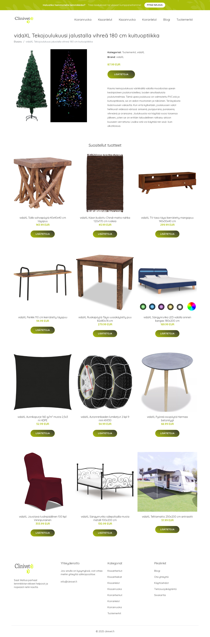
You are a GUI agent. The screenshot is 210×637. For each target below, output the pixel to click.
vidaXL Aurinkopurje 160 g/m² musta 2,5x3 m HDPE (43, 418)
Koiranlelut (149, 19)
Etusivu (18, 41)
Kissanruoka (127, 19)
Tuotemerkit (185, 19)
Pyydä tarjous (155, 5)
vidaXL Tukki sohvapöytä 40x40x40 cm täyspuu (43, 219)
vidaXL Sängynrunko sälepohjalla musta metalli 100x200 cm (105, 518)
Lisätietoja (121, 74)
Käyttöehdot (161, 583)
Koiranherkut (114, 595)
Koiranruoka (82, 19)
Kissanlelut (105, 19)
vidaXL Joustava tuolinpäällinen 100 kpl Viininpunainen (42, 518)
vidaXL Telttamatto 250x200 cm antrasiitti (167, 516)
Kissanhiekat (114, 576)
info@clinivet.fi (69, 581)
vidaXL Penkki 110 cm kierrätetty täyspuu (42, 317)
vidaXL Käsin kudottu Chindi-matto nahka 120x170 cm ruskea (105, 219)
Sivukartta (160, 595)
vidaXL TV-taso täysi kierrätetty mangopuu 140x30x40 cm (167, 219)
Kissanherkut (114, 570)
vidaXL (141, 52)
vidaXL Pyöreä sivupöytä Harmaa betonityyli (167, 418)
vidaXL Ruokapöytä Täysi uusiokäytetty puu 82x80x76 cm (105, 319)
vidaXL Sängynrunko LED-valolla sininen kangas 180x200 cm (167, 319)
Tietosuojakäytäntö (165, 589)
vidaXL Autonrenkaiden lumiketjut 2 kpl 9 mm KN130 (105, 418)
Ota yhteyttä (161, 576)
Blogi (166, 19)
